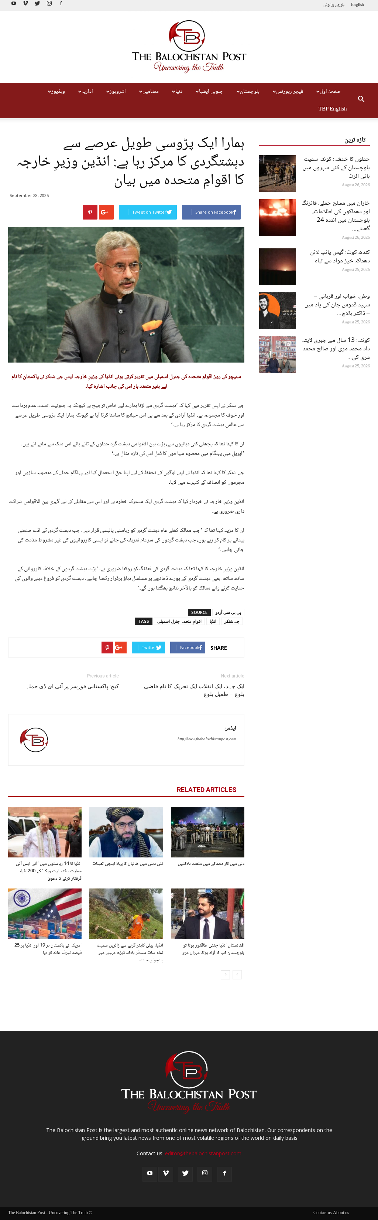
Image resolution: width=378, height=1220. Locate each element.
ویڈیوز (58, 91)
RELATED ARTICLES (207, 789)
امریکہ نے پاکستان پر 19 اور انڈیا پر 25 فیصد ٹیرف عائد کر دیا (48, 949)
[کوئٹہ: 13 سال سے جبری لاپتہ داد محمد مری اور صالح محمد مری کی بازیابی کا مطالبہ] (277, 354)
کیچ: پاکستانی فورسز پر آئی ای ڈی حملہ (72, 686)
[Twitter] (37, 5)
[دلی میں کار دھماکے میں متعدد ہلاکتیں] (207, 832)
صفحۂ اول (330, 91)
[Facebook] (60, 5)
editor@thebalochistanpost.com (203, 1153)
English (357, 5)
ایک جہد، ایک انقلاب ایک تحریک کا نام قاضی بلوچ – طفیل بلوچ (194, 690)
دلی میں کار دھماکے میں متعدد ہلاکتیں (211, 864)
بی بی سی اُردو (228, 612)
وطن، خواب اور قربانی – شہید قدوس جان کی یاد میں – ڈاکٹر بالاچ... (337, 305)
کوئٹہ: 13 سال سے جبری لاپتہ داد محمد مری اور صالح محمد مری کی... (336, 349)
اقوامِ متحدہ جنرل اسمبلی (179, 621)
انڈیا (213, 621)
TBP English (333, 109)
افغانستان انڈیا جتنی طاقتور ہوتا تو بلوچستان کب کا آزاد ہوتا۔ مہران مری (213, 949)
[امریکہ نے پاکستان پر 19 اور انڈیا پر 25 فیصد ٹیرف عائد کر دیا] (45, 913)
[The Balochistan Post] (189, 47)
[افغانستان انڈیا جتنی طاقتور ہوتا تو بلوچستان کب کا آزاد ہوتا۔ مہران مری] (207, 913)
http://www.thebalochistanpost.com (207, 739)
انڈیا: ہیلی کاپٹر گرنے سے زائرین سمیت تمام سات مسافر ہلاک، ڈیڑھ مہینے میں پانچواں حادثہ (130, 952)
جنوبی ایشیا (211, 91)
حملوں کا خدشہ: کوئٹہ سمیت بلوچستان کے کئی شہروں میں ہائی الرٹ (336, 168)
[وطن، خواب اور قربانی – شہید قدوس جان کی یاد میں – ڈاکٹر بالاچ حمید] (277, 310)
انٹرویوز (118, 91)
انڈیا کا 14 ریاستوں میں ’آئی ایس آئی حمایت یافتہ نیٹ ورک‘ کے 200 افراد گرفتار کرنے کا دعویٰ (49, 871)
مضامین (150, 91)
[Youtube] (13, 5)
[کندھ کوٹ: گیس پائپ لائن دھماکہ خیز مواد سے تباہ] (277, 266)
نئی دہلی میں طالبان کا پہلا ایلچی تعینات (127, 864)
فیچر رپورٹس (289, 91)
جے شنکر (232, 621)
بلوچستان (250, 91)
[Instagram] (49, 5)
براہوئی (328, 5)
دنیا (178, 91)
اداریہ (87, 91)
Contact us (322, 1213)
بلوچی (339, 5)
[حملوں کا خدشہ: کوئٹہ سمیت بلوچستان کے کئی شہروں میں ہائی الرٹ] (277, 173)
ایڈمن (230, 728)
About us (341, 1213)
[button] (361, 100)
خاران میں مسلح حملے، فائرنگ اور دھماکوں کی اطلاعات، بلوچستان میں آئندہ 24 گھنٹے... (336, 216)
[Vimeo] (25, 5)
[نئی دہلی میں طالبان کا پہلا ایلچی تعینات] (126, 832)
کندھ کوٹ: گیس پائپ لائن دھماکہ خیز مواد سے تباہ (340, 256)
